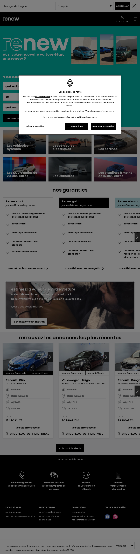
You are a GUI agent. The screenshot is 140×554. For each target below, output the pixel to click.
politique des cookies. (87, 117)
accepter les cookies (103, 126)
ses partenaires (42, 96)
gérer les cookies (35, 126)
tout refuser (77, 126)
